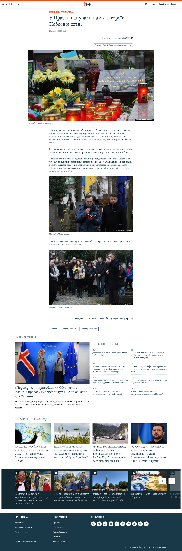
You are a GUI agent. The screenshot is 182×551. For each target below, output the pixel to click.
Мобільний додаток (23, 528)
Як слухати (19, 523)
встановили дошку (96, 140)
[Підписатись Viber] (122, 523)
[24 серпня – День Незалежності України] (149, 481)
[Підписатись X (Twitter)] (105, 523)
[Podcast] (140, 523)
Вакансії (56, 537)
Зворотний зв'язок (61, 542)
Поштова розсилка (23, 532)
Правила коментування (25, 542)
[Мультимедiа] (153, 4)
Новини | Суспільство (61, 12)
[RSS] (134, 523)
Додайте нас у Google (168, 4)
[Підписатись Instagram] (117, 523)
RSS (16, 537)
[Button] (106, 38)
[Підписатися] (146, 523)
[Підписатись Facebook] (93, 523)
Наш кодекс (58, 528)
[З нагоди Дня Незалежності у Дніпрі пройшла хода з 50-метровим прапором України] (110, 481)
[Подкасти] (146, 4)
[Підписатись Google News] (99, 523)
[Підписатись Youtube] (111, 523)
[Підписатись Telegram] (128, 523)
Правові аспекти (60, 532)
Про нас (56, 523)
